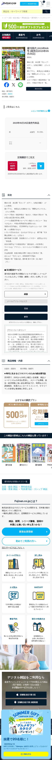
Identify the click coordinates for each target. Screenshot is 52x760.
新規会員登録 (26, 531)
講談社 (10, 94)
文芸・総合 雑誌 (14, 18)
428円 (32, 132)
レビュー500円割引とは (40, 111)
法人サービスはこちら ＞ (13, 547)
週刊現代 (34, 18)
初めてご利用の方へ (26, 541)
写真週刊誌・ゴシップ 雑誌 (34, 489)
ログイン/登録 (29, 4)
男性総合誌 (25, 18)
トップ (4, 18)
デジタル (10, 143)
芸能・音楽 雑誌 (10, 489)
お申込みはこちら (43, 423)
